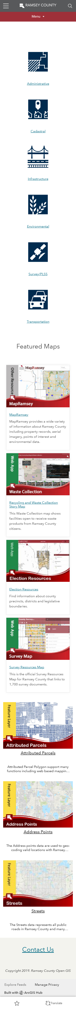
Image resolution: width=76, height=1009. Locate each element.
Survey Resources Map (26, 667)
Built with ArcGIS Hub (23, 993)
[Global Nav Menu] (6, 6)
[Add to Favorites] (17, 1003)
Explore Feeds (15, 985)
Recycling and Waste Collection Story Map (33, 504)
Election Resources (23, 589)
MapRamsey (18, 415)
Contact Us (38, 949)
